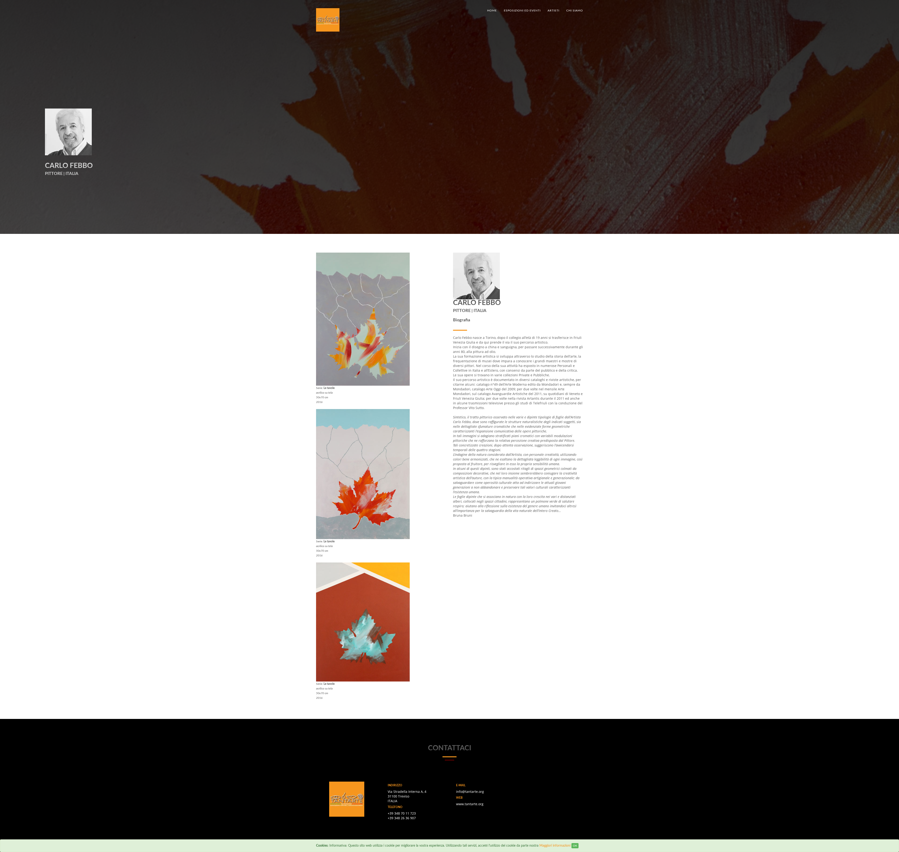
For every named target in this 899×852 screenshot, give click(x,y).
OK (575, 845)
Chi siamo (574, 10)
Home (492, 10)
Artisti (553, 10)
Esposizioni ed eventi (522, 10)
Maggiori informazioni (555, 845)
